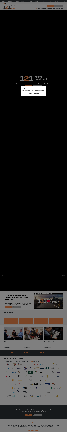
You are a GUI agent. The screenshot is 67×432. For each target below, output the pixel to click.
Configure (30, 93)
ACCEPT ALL (36, 93)
